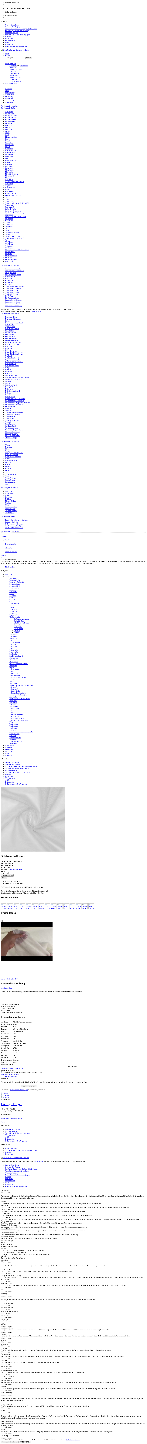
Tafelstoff (8, 223)
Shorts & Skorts (10, 478)
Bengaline (8, 123)
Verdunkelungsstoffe (12, 232)
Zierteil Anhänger (11, 438)
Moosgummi (9, 176)
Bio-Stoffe (8, 125)
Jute (6, 158)
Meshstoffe (9, 172)
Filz (6, 139)
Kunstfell (8, 162)
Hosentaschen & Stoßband (14, 362)
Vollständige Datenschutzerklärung (17, 31)
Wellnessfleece (10, 252)
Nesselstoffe (9, 180)
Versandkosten (38, 1161)
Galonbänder (9, 325)
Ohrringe (8, 503)
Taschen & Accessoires (13, 294)
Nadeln (7, 383)
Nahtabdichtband (11, 385)
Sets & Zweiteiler (11, 474)
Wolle (7, 753)
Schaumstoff (9, 207)
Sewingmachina (10, 273)
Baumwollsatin (10, 114)
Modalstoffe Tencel (11, 174)
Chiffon (7, 133)
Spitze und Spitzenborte (13, 211)
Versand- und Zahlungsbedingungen (17, 35)
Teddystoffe (9, 224)
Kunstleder (9, 164)
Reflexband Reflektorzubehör (15, 399)
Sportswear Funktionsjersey (14, 213)
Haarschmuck (10, 497)
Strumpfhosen (10, 480)
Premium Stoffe (10, 193)
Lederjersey (9, 166)
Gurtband (8, 356)
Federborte (8, 346)
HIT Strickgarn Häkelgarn (14, 524)
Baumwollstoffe (10, 119)
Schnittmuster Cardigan (13, 288)
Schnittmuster (9, 745)
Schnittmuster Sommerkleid (14, 271)
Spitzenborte (9, 422)
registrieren (24, 66)
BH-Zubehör (9, 331)
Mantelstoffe (9, 170)
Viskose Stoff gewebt (12, 236)
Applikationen (10, 327)
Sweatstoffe (9, 221)
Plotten (7, 321)
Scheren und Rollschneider (14, 412)
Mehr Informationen (73, 1440)
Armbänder (9, 493)
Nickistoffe (9, 184)
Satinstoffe (17, 625)
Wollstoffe (8, 258)
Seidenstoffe (9, 205)
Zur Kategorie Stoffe (8, 108)
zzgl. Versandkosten (16, 869)
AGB (7, 42)
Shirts (7, 476)
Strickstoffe (9, 219)
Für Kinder (9, 282)
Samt (7, 199)
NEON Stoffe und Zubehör (14, 182)
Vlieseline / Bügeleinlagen (14, 430)
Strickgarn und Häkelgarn (14, 526)
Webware (8, 254)
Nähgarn (8, 393)
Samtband (8, 410)
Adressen (12, 71)
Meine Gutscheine (15, 81)
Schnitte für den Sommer (13, 300)
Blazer (7, 449)
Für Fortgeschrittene (12, 298)
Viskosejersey (10, 234)
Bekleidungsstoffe (11, 259)
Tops (7, 484)
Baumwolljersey (10, 117)
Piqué (7, 189)
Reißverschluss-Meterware (14, 405)
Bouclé (7, 127)
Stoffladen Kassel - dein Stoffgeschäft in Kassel (21, 29)
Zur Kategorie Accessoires (10, 488)
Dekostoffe (9, 261)
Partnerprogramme (11, 1148)
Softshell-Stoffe (10, 209)
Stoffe (7, 576)
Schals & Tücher (11, 507)
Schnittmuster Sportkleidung (14, 286)
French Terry (9, 145)
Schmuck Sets (10, 509)
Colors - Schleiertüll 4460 (9, 979)
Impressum (9, 38)
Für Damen (9, 278)
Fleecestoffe (9, 143)
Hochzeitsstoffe (10, 151)
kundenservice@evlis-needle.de (11, 1118)
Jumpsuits (8, 462)
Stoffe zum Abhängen (21, 619)
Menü (7, 54)
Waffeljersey (9, 242)
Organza (8, 186)
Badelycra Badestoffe (12, 116)
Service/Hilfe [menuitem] (19, 33)
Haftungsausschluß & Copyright (16, 46)
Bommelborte (9, 334)
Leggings (8, 466)
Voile (7, 240)
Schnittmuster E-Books (13, 269)
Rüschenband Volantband (14, 323)
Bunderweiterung (11, 338)
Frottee (7, 147)
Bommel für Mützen (12, 329)
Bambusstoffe (10, 121)
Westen (7, 445)
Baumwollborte (10, 333)
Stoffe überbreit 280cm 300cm (15, 217)
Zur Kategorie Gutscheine (10, 531)
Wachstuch (9, 248)
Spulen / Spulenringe (12, 420)
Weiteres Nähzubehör (12, 432)
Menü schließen (10, 64)
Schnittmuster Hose (11, 290)
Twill (7, 230)
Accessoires (9, 751)
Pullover (8, 468)
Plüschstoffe (9, 191)
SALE (7, 197)
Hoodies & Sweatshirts (13, 457)
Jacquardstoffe (10, 152)
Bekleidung (9, 749)
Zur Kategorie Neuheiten (9, 106)
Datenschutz (9, 44)
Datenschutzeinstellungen (10, 1442)
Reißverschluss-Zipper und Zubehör (17, 403)
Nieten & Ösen (10, 387)
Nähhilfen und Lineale (12, 391)
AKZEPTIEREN (25, 1442)
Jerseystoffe (9, 154)
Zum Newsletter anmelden (10, 1074)
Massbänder (9, 381)
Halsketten (8, 499)
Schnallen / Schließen (12, 414)
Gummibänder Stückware (14, 354)
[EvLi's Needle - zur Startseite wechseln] (15, 1158)
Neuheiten (8, 447)
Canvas (7, 131)
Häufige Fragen (11, 1104)
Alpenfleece (9, 112)
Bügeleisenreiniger (11, 340)
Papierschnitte (10, 277)
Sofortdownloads (15, 77)
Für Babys (8, 284)
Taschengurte (9, 513)
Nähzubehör (9, 747)
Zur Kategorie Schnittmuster (10, 265)
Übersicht (12, 68)
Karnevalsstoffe (10, 160)
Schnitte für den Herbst (13, 302)
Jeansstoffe (9, 156)
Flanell (7, 141)
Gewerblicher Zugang (12, 27)
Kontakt (8, 37)
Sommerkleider (10, 482)
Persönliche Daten (15, 69)
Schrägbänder (10, 418)
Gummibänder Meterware (14, 352)
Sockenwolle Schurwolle (13, 522)
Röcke (7, 470)
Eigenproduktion (11, 137)
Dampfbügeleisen (11, 317)
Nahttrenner (9, 389)
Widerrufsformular (11, 33)
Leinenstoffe (9, 168)
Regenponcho (10, 406)
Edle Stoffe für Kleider (21, 623)
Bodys (7, 451)
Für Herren (9, 280)
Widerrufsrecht (10, 40)
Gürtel (7, 495)
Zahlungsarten (14, 73)
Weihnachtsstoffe (11, 256)
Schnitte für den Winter (13, 304)
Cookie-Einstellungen (12, 25)
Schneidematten (10, 416)
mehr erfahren (36, 311)
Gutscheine (9, 755)
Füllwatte (8, 350)
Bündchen (8, 129)
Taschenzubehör (10, 426)
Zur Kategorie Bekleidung (10, 441)
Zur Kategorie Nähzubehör (10, 313)
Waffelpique (9, 244)
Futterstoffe (9, 149)
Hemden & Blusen (11, 455)
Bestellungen (13, 75)
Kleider (7, 464)
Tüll (6, 228)
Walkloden (8, 246)
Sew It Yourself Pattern (13, 275)
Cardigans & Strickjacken (14, 453)
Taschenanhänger (11, 511)
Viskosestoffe (18, 629)
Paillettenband (10, 397)
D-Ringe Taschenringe (13, 342)
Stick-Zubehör (10, 424)
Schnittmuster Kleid (12, 292)
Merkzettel (13, 79)
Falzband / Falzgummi (12, 344)
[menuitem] (75, 25)
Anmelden (13, 66)
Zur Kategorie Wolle (8, 516)
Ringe (7, 505)
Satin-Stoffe (9, 201)
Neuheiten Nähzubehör (13, 319)
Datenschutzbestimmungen (19, 1090)
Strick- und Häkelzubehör (14, 528)
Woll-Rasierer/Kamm (12, 436)
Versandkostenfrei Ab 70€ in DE (12, 1068)
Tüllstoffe (17, 631)
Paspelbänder (9, 395)
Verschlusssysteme (11, 428)
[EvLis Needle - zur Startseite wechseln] (15, 50)
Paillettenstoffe (10, 187)
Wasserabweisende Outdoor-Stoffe (17, 250)
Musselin (8, 178)
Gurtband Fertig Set (12, 358)
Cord (7, 135)
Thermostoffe (9, 226)
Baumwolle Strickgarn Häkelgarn (16, 520)
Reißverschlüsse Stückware (14, 401)
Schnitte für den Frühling (13, 306)
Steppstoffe (9, 215)
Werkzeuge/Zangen (11, 434)
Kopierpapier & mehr (12, 360)
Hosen (7, 459)
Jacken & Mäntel (11, 460)
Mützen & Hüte (10, 501)
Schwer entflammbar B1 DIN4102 (17, 203)
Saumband (8, 408)
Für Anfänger (9, 296)
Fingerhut (8, 348)
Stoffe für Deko (19, 621)
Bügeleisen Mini (10, 336)
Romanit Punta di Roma (13, 195)
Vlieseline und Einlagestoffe (14, 238)
